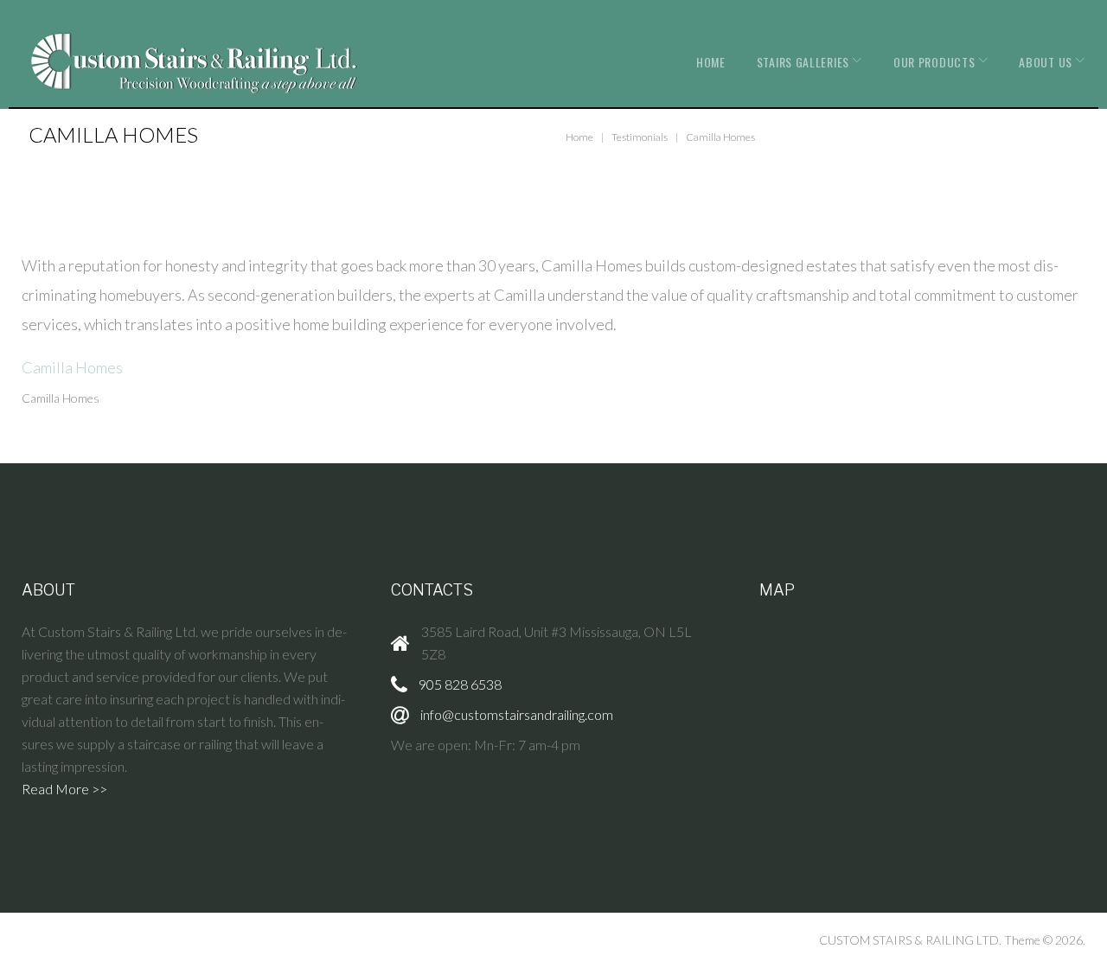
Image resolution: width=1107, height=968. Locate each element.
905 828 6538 (460, 684)
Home (711, 62)
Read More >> (64, 788)
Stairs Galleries (803, 62)
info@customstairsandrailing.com (516, 714)
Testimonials (639, 137)
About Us (1045, 62)
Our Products (934, 62)
